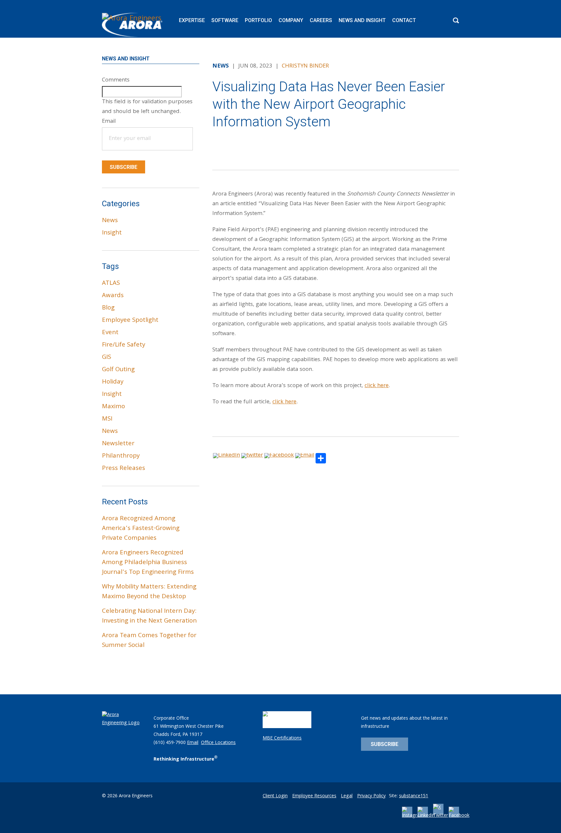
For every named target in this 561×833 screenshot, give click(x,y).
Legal (347, 796)
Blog (108, 308)
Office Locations (218, 743)
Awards (113, 296)
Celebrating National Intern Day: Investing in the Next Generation (149, 616)
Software (224, 20)
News (110, 221)
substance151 (413, 796)
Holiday (112, 382)
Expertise (192, 20)
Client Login (275, 796)
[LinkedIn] (426, 816)
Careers (321, 20)
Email (192, 743)
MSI (107, 419)
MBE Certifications (282, 738)
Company (291, 20)
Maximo (113, 407)
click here (377, 386)
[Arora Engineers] (133, 25)
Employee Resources (314, 796)
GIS (106, 357)
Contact (404, 20)
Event (110, 333)
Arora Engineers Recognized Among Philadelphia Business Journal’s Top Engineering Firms (148, 563)
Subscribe (123, 167)
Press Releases (123, 468)
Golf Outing (118, 370)
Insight (112, 233)
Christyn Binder (305, 66)
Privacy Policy (371, 796)
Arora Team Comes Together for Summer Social (149, 641)
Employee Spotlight (130, 320)
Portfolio (258, 20)
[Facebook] (459, 816)
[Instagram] (413, 816)
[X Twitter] (440, 816)
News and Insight (362, 20)
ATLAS (111, 283)
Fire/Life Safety (123, 345)
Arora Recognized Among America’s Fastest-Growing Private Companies (141, 529)
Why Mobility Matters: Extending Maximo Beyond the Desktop (149, 592)
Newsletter (118, 444)
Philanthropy (121, 456)
